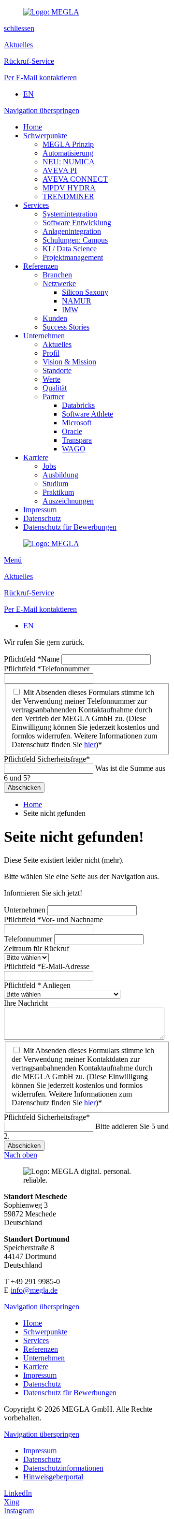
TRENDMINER (68, 196)
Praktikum (58, 492)
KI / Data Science (70, 249)
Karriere (35, 457)
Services (36, 205)
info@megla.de (34, 1290)
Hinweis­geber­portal (53, 1477)
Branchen (57, 275)
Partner (53, 396)
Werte (51, 379)
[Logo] (51, 12)
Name (32, 659)
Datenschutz (42, 518)
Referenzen (40, 266)
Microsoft (76, 423)
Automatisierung (68, 153)
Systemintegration (70, 214)
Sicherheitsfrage (47, 759)
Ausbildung (60, 475)
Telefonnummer (46, 669)
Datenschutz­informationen (63, 1468)
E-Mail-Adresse (46, 966)
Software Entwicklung (77, 222)
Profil (51, 353)
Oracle (72, 431)
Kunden (55, 318)
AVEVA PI (60, 170)
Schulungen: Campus (75, 240)
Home (32, 127)
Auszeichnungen (68, 501)
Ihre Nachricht (26, 1003)
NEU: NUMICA (69, 162)
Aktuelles (57, 344)
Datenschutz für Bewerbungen (69, 527)
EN (28, 94)
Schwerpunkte (45, 135)
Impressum (40, 510)
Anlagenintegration (72, 231)
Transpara (77, 440)
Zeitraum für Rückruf (36, 948)
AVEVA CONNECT (75, 179)
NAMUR (76, 301)
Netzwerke (59, 283)
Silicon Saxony (85, 292)
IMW (70, 309)
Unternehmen (44, 336)
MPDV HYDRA (69, 188)
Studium (55, 483)
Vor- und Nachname (53, 919)
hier (90, 744)
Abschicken (24, 787)
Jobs (49, 466)
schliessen (19, 28)
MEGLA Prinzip (68, 144)
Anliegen (37, 985)
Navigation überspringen (41, 110)
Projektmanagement (73, 257)
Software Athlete (87, 414)
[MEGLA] (51, 543)
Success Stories (66, 327)
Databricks (78, 405)
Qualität (55, 388)
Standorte (57, 370)
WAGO (74, 449)
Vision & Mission (69, 362)
